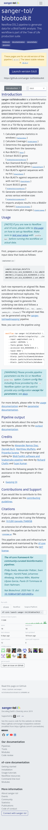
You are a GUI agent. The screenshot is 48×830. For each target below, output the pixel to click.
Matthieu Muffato (25, 449)
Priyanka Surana (10, 452)
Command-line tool (11, 778)
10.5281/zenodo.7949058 (19, 521)
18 (2, 629)
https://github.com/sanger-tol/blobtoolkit (24, 78)
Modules (6, 752)
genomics (6, 45)
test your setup (20, 235)
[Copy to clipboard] (44, 612)
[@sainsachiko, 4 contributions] (25, 651)
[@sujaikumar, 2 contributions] (41, 651)
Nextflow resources (11, 775)
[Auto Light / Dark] (2, 730)
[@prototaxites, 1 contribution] (20, 656)
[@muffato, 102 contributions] (14, 656)
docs (25, 393)
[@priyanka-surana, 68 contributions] (3, 651)
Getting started (9, 766)
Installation (7, 769)
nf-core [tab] (6, 607)
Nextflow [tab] (16, 607)
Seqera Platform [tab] (30, 607)
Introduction (12, 88)
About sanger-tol (10, 793)
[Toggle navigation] (40, 3)
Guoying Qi (11, 482)
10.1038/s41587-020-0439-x (18, 593)
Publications (7, 805)
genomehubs (32, 42)
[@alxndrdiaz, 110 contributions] (9, 656)
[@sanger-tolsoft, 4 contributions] (20, 651)
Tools (4, 749)
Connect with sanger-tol (14, 813)
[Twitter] (7, 734)
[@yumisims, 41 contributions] (14, 651)
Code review (7, 755)
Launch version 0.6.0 (24, 71)
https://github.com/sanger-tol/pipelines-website (21, 723)
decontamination (18, 42)
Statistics (6, 802)
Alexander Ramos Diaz (26, 445)
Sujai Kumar (20, 463)
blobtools (6, 42)
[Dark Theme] (7, 730)
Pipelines (6, 746)
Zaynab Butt (8, 449)
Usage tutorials (9, 772)
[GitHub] (3, 734)
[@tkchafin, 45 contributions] (9, 651)
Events (5, 796)
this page (38, 227)
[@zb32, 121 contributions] (3, 656)
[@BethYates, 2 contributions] (36, 651)
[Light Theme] (5, 730)
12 (2, 643)
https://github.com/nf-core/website (28, 726)
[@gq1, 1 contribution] (25, 656)
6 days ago (5, 635)
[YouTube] (11, 734)
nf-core (41, 543)
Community (7, 799)
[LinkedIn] (15, 734)
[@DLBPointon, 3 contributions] (30, 651)
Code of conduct (9, 808)
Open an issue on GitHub (13, 665)
